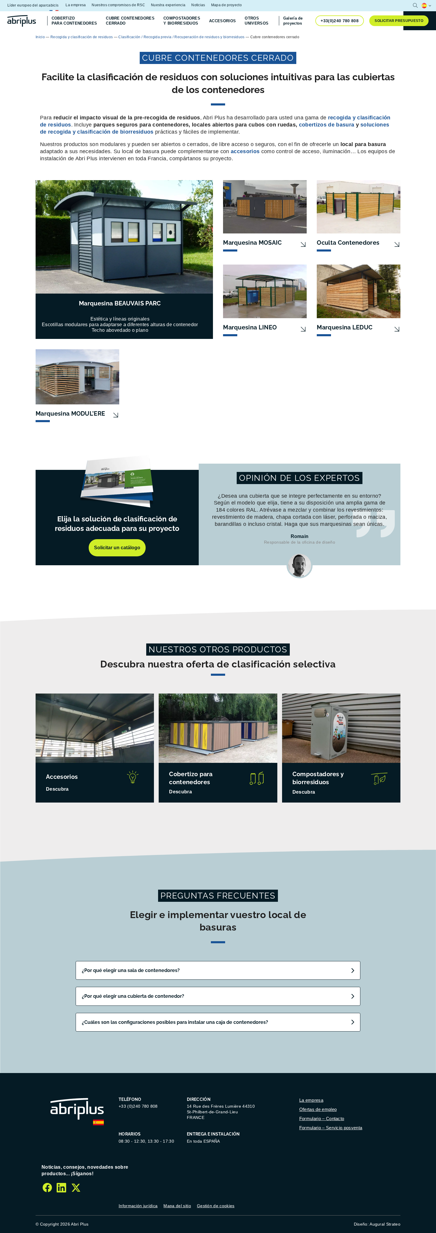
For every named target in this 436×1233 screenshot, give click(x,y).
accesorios (245, 151)
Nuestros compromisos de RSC (118, 5)
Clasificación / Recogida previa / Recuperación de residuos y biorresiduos (181, 37)
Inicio (40, 37)
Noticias (198, 5)
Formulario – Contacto (321, 1118)
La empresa (76, 5)
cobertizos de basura (326, 125)
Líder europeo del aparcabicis (32, 5)
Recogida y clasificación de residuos (81, 37)
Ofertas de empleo (318, 1109)
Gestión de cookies (216, 1205)
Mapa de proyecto (226, 5)
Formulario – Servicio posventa (330, 1127)
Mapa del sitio (177, 1205)
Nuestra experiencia (168, 5)
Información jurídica (138, 1205)
